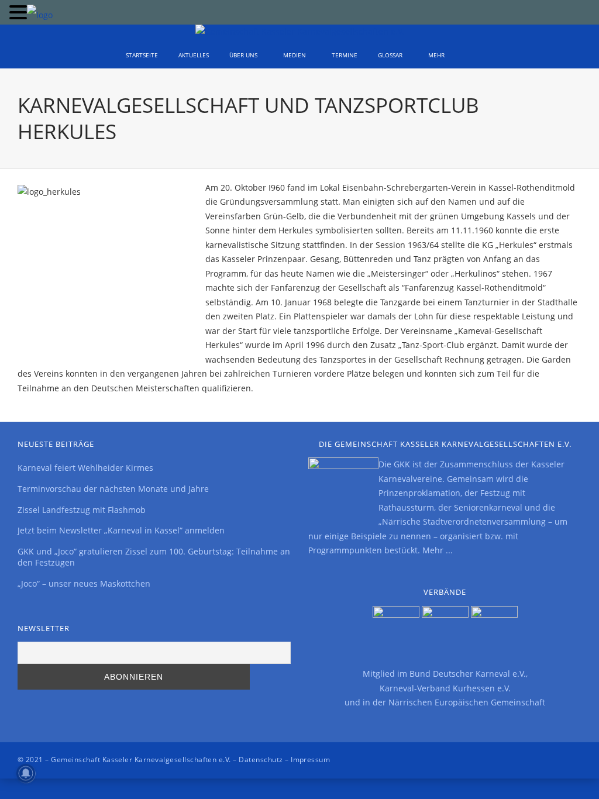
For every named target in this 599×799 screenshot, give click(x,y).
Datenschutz (261, 759)
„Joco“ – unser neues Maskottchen (84, 583)
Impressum (310, 759)
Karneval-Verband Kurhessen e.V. (445, 688)
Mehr (436, 55)
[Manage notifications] (25, 773)
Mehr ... (437, 550)
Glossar (390, 55)
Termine (344, 55)
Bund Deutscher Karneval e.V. (467, 673)
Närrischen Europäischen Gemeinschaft (466, 702)
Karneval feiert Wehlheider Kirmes (85, 467)
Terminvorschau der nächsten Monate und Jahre (113, 488)
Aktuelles (193, 55)
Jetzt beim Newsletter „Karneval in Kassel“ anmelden (121, 530)
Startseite (142, 55)
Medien (294, 55)
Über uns (243, 55)
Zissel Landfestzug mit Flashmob (82, 509)
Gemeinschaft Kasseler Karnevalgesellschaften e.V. (141, 759)
